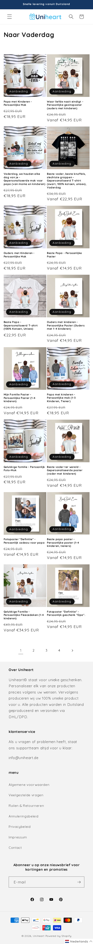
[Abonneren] (79, 882)
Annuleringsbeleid (23, 816)
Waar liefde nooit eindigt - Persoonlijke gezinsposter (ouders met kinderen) (65, 105)
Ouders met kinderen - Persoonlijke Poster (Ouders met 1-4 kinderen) (66, 325)
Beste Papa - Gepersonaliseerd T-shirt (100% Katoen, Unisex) (21, 325)
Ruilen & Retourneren (26, 806)
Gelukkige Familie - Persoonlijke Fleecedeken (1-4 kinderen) (24, 615)
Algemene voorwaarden (29, 785)
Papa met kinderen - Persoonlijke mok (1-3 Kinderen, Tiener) (61, 398)
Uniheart (39, 936)
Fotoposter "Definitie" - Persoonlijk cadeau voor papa (24, 541)
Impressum (18, 837)
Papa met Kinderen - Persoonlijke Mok (18, 103)
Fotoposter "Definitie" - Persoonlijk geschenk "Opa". (66, 613)
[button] (9, 16)
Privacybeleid (20, 827)
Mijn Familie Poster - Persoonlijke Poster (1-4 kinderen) (19, 398)
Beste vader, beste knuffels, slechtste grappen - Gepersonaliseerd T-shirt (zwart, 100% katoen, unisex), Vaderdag (66, 180)
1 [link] (21, 650)
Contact (15, 848)
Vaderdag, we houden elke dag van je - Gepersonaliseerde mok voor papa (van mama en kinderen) (24, 179)
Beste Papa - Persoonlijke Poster (64, 254)
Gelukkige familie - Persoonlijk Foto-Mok (24, 468)
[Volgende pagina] (72, 650)
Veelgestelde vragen (26, 795)
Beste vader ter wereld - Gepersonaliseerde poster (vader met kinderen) (64, 470)
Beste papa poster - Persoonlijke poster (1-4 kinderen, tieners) (63, 542)
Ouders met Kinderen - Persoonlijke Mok (19, 254)
